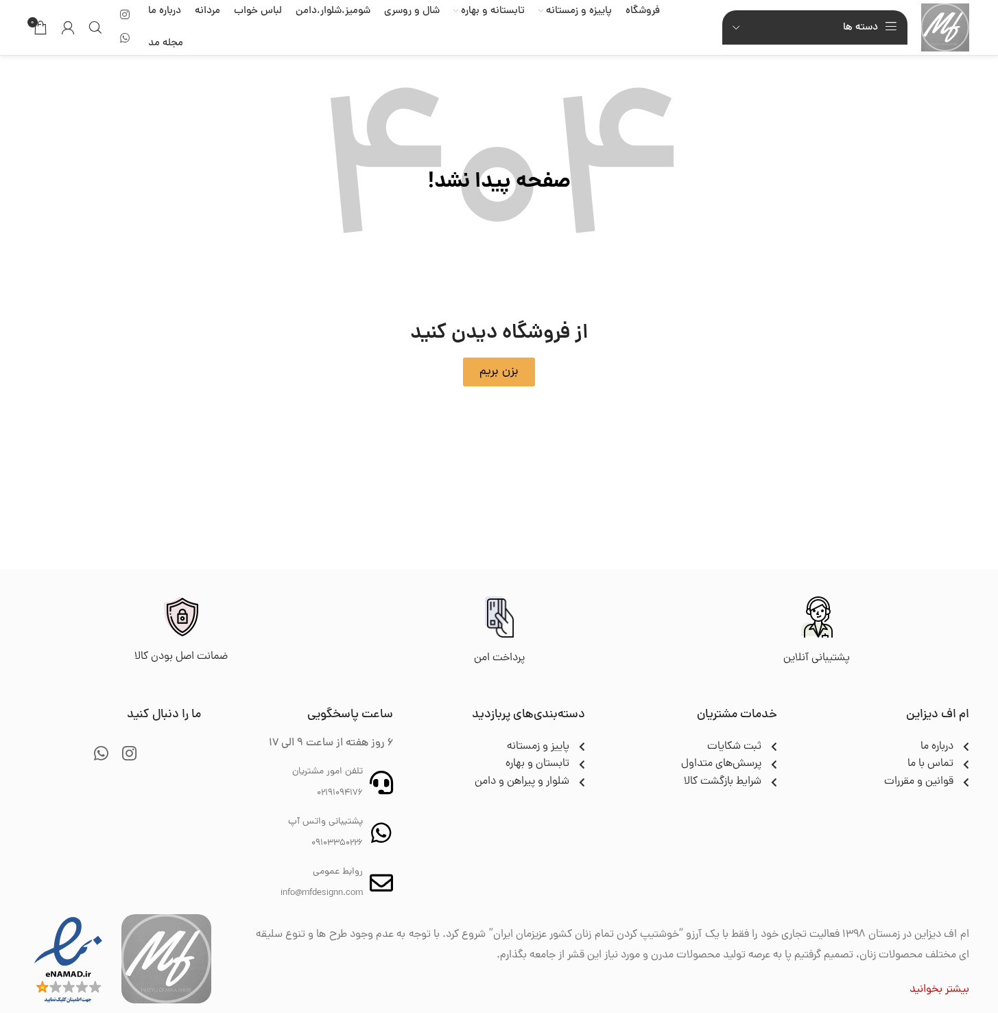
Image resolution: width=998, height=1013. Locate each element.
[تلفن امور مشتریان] (381, 782)
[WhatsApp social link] (125, 38)
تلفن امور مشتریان (327, 772)
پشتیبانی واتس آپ (325, 822)
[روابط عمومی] (381, 882)
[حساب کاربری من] (68, 27)
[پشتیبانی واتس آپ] (381, 832)
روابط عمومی (338, 872)
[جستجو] (95, 27)
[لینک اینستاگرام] (125, 16)
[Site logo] (945, 28)
